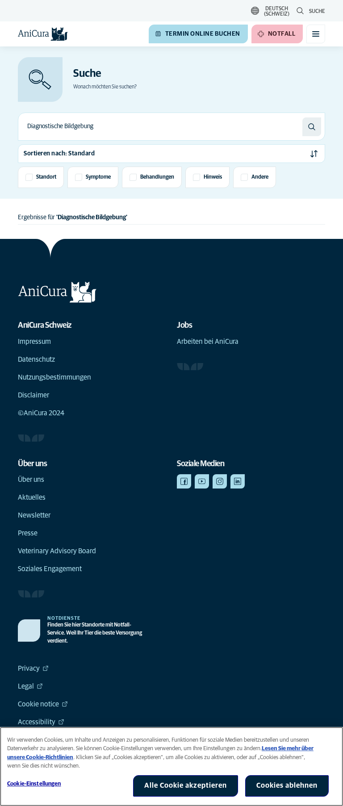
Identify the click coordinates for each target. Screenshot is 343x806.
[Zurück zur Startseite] (43, 34)
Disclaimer (33, 395)
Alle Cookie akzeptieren (185, 785)
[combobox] (160, 127)
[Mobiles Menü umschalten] (315, 34)
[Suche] (311, 126)
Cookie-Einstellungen (34, 784)
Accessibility (36, 722)
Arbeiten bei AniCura (207, 341)
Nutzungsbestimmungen (54, 377)
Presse (28, 533)
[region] (171, 766)
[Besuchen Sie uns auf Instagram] (220, 481)
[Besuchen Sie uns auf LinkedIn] (237, 481)
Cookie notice (38, 704)
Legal (26, 686)
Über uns (31, 479)
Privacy (29, 668)
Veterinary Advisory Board (57, 551)
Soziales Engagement (50, 568)
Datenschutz (36, 359)
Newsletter (34, 515)
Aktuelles (32, 497)
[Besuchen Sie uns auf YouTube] (202, 481)
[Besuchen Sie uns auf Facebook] (184, 481)
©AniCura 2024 (41, 413)
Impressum (34, 341)
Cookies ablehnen (287, 785)
